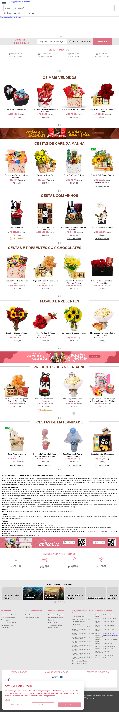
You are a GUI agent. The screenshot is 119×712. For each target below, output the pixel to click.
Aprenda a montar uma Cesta (81, 627)
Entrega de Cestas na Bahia (104, 655)
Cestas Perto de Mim (59, 584)
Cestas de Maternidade (59, 422)
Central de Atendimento (55, 617)
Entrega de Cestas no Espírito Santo (104, 630)
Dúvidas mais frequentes (56, 615)
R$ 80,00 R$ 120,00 (44, 567)
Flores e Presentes (59, 301)
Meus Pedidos (52, 622)
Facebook (8, 680)
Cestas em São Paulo (10, 596)
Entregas (51, 620)
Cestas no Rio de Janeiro (74, 596)
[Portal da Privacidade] (57, 678)
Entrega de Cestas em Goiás (104, 658)
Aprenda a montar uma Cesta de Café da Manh (82, 653)
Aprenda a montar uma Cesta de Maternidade (82, 649)
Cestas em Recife (95, 598)
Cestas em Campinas (29, 596)
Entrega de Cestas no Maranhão (105, 646)
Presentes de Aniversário (59, 367)
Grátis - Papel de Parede (79, 663)
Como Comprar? (53, 628)
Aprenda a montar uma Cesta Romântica (81, 630)
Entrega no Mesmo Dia (79, 616)
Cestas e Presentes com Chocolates (44, 248)
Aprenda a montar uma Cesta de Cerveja (82, 641)
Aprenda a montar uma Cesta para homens (83, 634)
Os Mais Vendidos (59, 78)
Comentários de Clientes (80, 661)
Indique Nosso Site (7, 625)
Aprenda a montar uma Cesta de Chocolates (82, 657)
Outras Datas (29, 615)
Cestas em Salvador (50, 596)
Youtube (19, 680)
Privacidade (5, 620)
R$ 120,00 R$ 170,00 (73, 567)
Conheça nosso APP (78, 624)
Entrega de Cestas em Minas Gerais (104, 626)
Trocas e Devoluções (55, 625)
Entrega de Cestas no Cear (104, 649)
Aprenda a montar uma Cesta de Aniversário (82, 645)
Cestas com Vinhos (59, 196)
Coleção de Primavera (32, 617)
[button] (58, 37)
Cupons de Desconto (78, 622)
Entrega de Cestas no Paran (104, 633)
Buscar (102, 41)
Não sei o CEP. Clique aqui (80, 41)
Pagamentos (5, 628)
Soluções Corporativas (8, 617)
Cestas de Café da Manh (59, 143)
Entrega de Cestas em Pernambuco (102, 652)
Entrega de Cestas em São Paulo (105, 619)
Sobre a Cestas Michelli (8, 615)
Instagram (29, 680)
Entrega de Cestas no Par (103, 644)
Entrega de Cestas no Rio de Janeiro (104, 622)
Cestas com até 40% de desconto (82, 619)
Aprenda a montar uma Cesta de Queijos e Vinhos (82, 638)
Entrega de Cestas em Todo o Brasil (104, 615)
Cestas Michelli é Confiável (9, 622)
